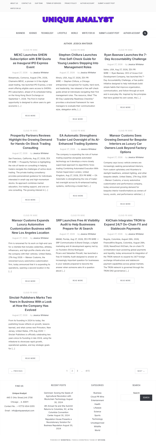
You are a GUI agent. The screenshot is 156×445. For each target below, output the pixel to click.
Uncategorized (97, 423)
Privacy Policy (71, 3)
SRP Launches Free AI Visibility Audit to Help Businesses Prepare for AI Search (78, 224)
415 (88, 371)
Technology (47, 33)
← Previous (17, 371)
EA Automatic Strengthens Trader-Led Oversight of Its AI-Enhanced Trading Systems (78, 139)
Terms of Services (53, 3)
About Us (14, 3)
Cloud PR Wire (30, 50)
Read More (30, 116)
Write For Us (15, 8)
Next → (141, 371)
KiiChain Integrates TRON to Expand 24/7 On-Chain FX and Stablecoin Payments (125, 224)
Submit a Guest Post (106, 3)
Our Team (39, 3)
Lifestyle (62, 33)
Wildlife (97, 426)
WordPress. (66, 440)
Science (33, 33)
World (74, 33)
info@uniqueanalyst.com (23, 410)
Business (20, 33)
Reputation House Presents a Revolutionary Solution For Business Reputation (58, 422)
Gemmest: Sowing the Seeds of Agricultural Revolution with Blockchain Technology (58, 396)
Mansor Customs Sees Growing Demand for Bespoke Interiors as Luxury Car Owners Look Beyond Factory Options (125, 144)
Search (136, 393)
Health (97, 404)
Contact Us (26, 3)
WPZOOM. (102, 440)
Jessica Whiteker (41, 72)
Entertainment (97, 400)
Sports (97, 415)
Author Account (87, 3)
